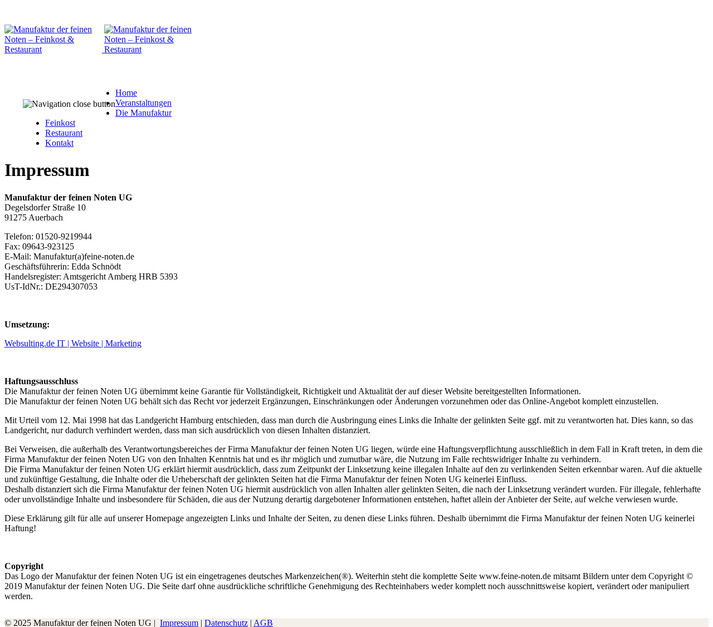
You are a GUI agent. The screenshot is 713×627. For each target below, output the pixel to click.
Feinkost (60, 123)
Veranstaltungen (143, 102)
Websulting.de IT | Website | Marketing (72, 343)
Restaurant (63, 133)
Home (126, 92)
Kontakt (59, 143)
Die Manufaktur (143, 112)
